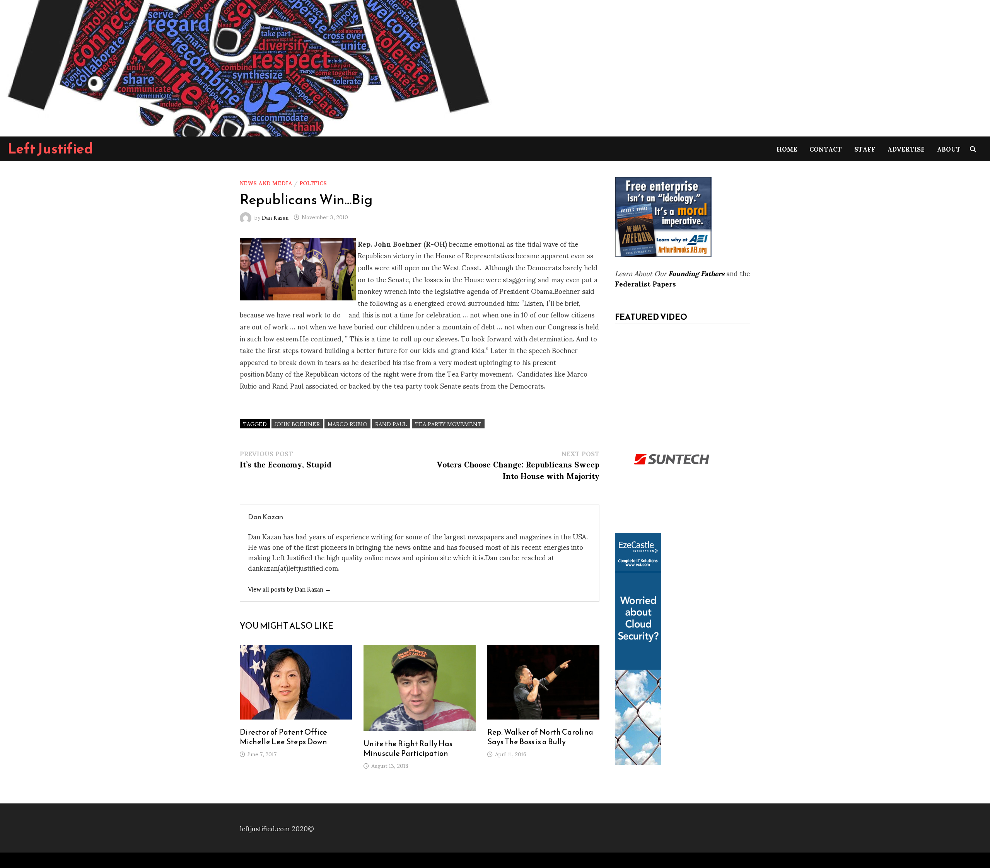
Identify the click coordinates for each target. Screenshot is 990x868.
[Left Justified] (247, 66)
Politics (313, 183)
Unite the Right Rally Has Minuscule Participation (408, 748)
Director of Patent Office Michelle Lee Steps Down (283, 736)
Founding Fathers (696, 273)
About (949, 149)
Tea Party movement (448, 423)
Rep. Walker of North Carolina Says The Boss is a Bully (540, 736)
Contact (825, 149)
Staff (864, 149)
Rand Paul (391, 423)
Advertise (906, 149)
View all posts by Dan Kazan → (289, 589)
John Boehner (297, 423)
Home (787, 149)
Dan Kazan (275, 217)
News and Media (266, 183)
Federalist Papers (645, 283)
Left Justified (50, 148)
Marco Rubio (347, 423)
